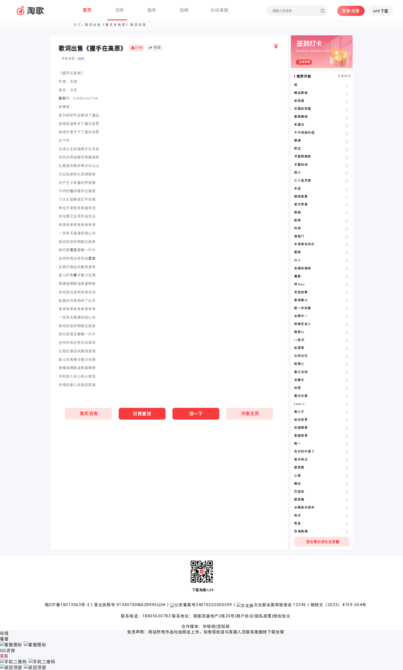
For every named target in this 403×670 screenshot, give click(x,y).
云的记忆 (301, 355)
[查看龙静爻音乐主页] (347, 380)
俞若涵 (299, 100)
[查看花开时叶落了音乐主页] (347, 452)
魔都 (297, 276)
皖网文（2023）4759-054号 (338, 605)
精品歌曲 (301, 92)
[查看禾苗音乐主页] (347, 188)
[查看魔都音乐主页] (347, 276)
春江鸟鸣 (301, 372)
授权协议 (281, 616)
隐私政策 (263, 616)
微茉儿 (299, 331)
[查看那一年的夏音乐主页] (347, 308)
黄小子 (299, 411)
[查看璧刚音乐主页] (347, 252)
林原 (297, 387)
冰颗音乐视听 (304, 507)
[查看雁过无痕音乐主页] (347, 396)
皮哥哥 (299, 347)
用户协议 (244, 616)
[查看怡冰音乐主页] (347, 515)
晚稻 (297, 212)
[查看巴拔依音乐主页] (347, 492)
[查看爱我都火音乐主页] (347, 300)
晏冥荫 (299, 467)
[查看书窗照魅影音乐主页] (347, 156)
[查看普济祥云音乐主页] (347, 459)
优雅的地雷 (302, 108)
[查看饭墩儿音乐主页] (347, 364)
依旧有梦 (301, 419)
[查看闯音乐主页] (347, 85)
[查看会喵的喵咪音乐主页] (347, 268)
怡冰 (297, 515)
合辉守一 (301, 316)
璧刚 (297, 252)
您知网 (223, 626)
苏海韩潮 (301, 531)
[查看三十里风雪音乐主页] (347, 181)
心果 (297, 475)
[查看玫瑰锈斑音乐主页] (347, 428)
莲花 (73, 250)
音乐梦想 (301, 204)
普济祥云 (301, 459)
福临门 (299, 236)
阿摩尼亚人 (302, 324)
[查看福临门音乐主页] (347, 236)
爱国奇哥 (301, 435)
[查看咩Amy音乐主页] (347, 284)
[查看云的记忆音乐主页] (347, 356)
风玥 (297, 228)
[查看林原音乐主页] (347, 388)
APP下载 (380, 11)
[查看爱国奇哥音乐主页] (347, 436)
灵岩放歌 (301, 292)
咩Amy (299, 284)
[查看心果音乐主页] (347, 476)
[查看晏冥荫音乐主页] (347, 467)
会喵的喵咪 (302, 268)
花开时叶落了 (304, 451)
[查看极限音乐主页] (347, 220)
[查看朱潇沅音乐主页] (347, 125)
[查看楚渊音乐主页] (347, 140)
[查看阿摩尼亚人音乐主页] (347, 324)
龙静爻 (299, 379)
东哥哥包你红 (304, 244)
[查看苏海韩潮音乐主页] (347, 531)
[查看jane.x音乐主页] (347, 404)
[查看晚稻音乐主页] (347, 212)
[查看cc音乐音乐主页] (347, 340)
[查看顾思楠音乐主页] (347, 499)
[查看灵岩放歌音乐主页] (347, 292)
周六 (297, 172)
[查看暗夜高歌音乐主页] (347, 196)
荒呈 (297, 523)
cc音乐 (299, 339)
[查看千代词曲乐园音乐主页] (347, 133)
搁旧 (297, 483)
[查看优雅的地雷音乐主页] (347, 109)
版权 (62, 98)
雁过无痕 (301, 395)
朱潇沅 (299, 124)
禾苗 (297, 188)
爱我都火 (301, 300)
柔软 (92, 259)
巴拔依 (299, 491)
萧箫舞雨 (301, 116)
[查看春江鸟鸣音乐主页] (347, 372)
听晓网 (209, 626)
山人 (297, 260)
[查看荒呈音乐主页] (347, 523)
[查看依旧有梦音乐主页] (347, 420)
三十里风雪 (302, 180)
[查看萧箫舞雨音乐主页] (347, 117)
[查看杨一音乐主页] (347, 444)
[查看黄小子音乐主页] (347, 412)
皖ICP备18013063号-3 (68, 605)
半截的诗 (301, 164)
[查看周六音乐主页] (347, 173)
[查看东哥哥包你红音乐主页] (347, 244)
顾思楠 (299, 499)
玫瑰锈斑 (301, 427)
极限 (297, 220)
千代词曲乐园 (304, 132)
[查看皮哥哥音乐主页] (347, 348)
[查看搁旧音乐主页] (347, 484)
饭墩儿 (299, 363)
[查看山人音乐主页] (347, 260)
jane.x (299, 403)
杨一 (297, 443)
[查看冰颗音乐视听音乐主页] (347, 507)
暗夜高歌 (301, 196)
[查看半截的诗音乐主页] (347, 165)
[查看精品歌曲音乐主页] (347, 93)
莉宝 (297, 148)
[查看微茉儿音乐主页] (347, 332)
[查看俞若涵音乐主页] (347, 101)
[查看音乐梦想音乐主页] (347, 204)
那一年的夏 (302, 308)
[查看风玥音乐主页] (347, 228)
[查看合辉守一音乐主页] (347, 316)
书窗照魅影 (302, 156)
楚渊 (297, 140)
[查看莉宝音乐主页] (347, 148)
